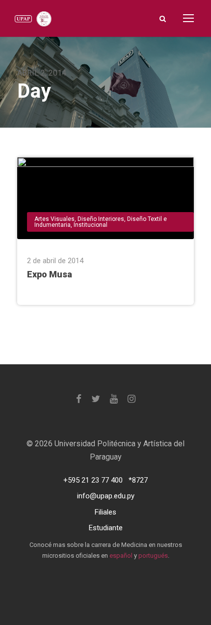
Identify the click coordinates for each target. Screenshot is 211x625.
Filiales (105, 512)
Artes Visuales (54, 219)
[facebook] (78, 399)
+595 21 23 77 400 (93, 480)
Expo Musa (49, 274)
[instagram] (131, 399)
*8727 (138, 480)
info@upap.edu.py (105, 495)
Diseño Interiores (101, 219)
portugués (153, 555)
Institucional (90, 224)
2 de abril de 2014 (55, 260)
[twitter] (95, 399)
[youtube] (114, 399)
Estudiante (106, 527)
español (120, 555)
